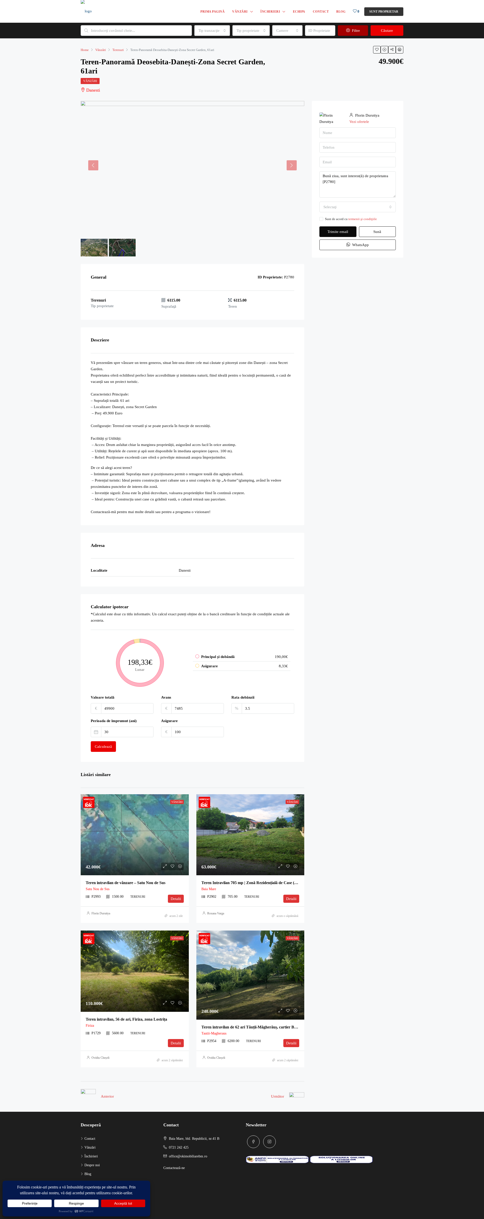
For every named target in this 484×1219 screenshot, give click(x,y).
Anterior (107, 1096)
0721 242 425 (179, 1147)
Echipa (299, 11)
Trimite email (337, 232)
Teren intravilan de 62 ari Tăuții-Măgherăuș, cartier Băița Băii (254, 1027)
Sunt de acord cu (351, 219)
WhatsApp (360, 245)
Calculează (103, 747)
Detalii (176, 899)
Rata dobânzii (242, 697)
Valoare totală (102, 697)
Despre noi (92, 1165)
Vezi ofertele (359, 122)
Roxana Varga (215, 913)
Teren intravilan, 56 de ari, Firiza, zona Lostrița (126, 1019)
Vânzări (240, 11)
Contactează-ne (174, 1168)
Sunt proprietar (383, 11)
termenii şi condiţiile (362, 219)
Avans (166, 697)
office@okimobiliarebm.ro (188, 1156)
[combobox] (212, 30)
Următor (277, 1096)
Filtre (355, 31)
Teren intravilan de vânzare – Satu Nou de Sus (125, 883)
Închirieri (270, 11)
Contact (321, 11)
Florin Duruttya (101, 913)
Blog (340, 11)
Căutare (387, 31)
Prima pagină (212, 11)
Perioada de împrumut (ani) (114, 721)
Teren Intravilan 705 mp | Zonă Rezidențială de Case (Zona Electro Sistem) (265, 883)
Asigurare (169, 721)
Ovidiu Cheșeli (100, 1057)
